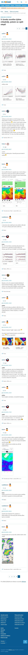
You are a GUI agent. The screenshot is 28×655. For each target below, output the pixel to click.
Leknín (3, 111)
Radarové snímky (4, 616)
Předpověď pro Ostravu (20, 622)
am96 (3, 33)
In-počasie (3, 643)
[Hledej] (18, 2)
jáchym (3, 275)
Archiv (2, 628)
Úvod (2, 5)
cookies (6, 651)
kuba (3, 164)
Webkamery (3, 622)
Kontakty (16, 628)
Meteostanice (3, 618)
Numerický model (18, 616)
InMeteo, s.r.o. (11, 649)
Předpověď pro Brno (19, 620)
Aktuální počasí (4, 615)
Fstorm (3, 143)
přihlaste (24, 581)
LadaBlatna (4, 217)
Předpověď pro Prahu (19, 618)
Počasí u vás (3, 620)
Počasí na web (4, 637)
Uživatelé (3, 629)
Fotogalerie (3, 633)
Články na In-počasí (14, 11)
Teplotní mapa (4, 624)
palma (3, 236)
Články (2, 631)
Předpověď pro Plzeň (19, 624)
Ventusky (3, 641)
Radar (12, 5)
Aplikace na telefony (5, 635)
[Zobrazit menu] (26, 2)
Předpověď (18, 5)
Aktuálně (7, 5)
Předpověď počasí (19, 615)
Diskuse (6, 11)
